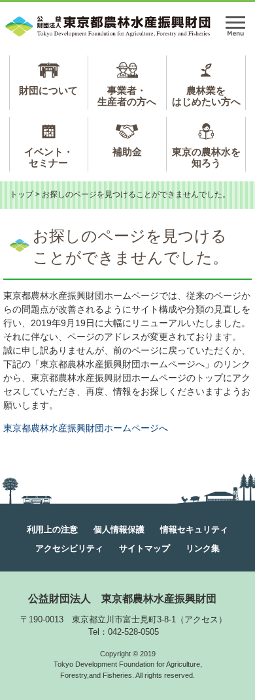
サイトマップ (144, 548)
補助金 (127, 151)
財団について (48, 90)
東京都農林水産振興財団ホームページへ (85, 428)
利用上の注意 (52, 529)
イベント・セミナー (48, 157)
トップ (21, 194)
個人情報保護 (119, 529)
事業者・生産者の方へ (126, 96)
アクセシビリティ (69, 548)
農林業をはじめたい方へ (206, 96)
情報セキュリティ (194, 529)
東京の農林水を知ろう (206, 157)
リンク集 (203, 548)
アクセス (201, 619)
